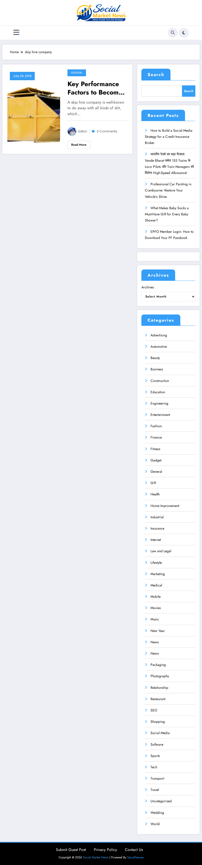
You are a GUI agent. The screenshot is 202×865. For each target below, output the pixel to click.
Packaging (158, 664)
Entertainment (160, 414)
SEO (154, 710)
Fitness (155, 448)
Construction (160, 380)
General (77, 73)
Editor (82, 131)
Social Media (160, 732)
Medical (156, 585)
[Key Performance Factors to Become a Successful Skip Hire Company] (33, 108)
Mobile (156, 596)
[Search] (173, 32)
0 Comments (107, 131)
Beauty (155, 357)
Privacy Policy (105, 849)
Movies (156, 607)
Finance (156, 437)
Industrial (157, 517)
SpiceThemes (135, 857)
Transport (157, 778)
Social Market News (95, 857)
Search (156, 74)
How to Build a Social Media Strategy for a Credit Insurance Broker (168, 136)
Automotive (159, 346)
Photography (160, 676)
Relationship (159, 687)
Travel (155, 789)
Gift (153, 482)
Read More (78, 144)
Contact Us (134, 849)
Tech (154, 767)
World (155, 823)
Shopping (158, 721)
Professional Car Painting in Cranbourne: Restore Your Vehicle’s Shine (168, 190)
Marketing (158, 573)
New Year (158, 630)
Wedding (157, 812)
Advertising (159, 335)
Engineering (159, 403)
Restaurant (158, 698)
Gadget (156, 460)
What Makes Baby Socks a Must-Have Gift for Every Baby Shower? (167, 214)
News (155, 642)
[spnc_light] (184, 33)
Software (157, 744)
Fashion (156, 426)
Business (157, 369)
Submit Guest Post (71, 849)
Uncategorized (161, 801)
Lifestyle (156, 562)
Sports (155, 755)
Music (155, 619)
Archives (147, 287)
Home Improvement (165, 505)
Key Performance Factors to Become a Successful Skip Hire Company (94, 88)
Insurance (157, 528)
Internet (156, 539)
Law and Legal (161, 551)
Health (155, 494)
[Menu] (16, 32)
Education (158, 392)
